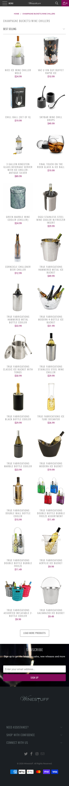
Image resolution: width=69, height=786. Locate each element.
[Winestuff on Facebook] (31, 754)
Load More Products (34, 633)
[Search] (58, 3)
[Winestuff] (34, 3)
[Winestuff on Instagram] (37, 754)
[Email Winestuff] (42, 754)
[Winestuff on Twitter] (26, 754)
